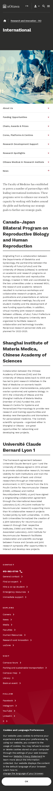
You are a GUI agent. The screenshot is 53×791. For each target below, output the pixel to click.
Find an (10, 581)
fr (27, 6)
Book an (10, 683)
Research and (15, 640)
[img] (11, 6)
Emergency (14, 592)
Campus (10, 662)
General (11, 576)
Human (12, 635)
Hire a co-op (13, 586)
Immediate (13, 597)
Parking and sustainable (23, 667)
